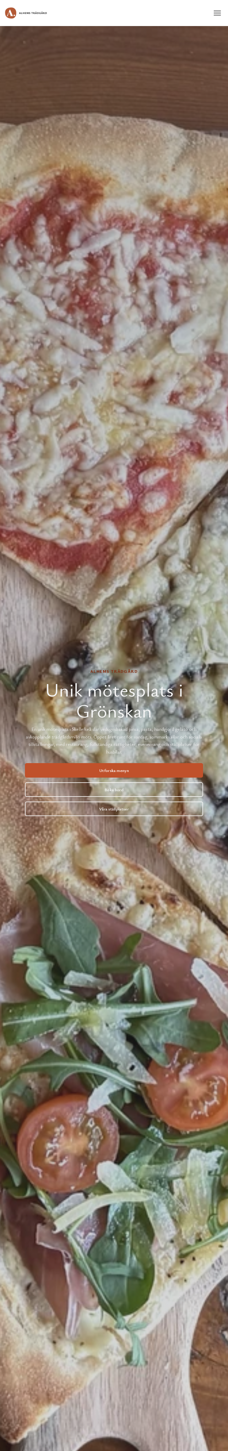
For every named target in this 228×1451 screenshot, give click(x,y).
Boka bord (114, 789)
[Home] (26, 13)
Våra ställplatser (114, 809)
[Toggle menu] (217, 13)
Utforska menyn (114, 770)
